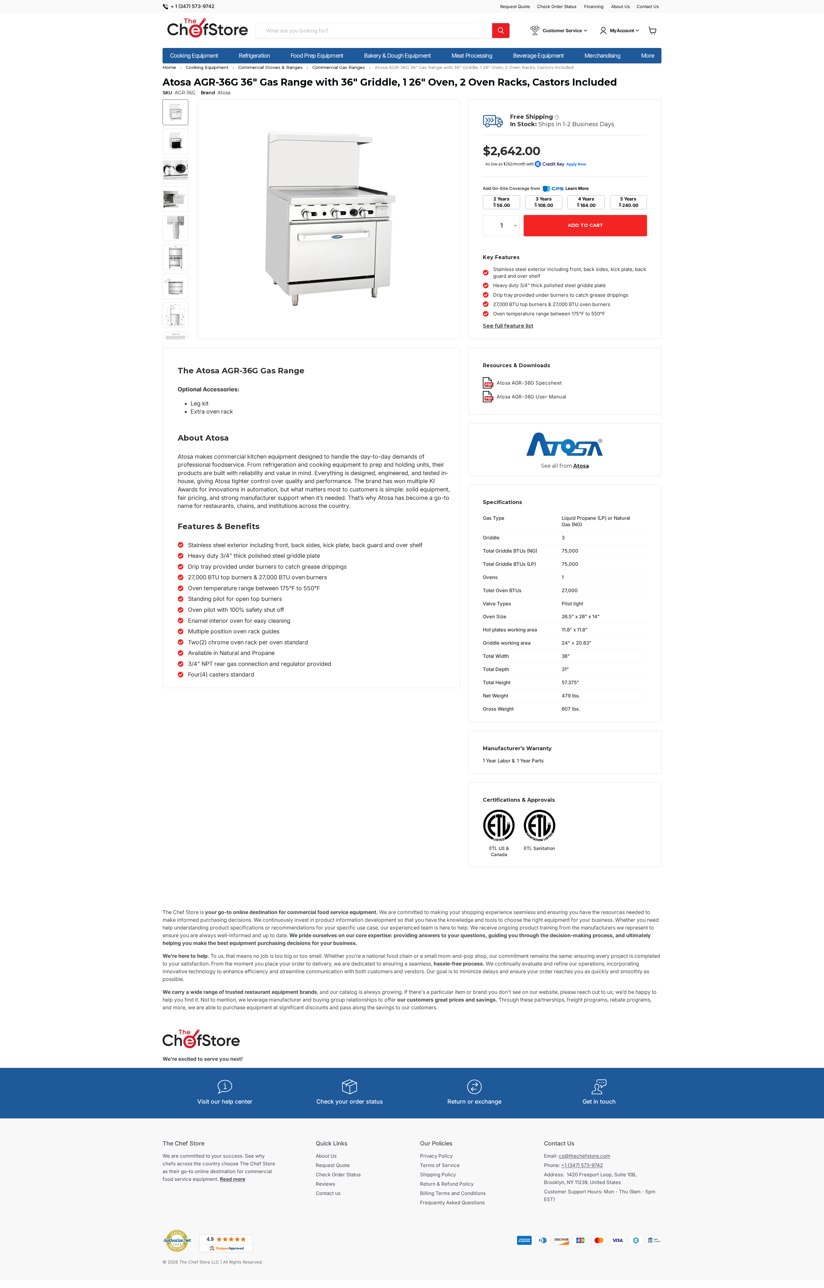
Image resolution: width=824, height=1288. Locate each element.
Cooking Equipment (194, 55)
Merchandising (602, 55)
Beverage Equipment (538, 55)
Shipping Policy (438, 1174)
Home (169, 67)
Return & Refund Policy (446, 1184)
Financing (594, 6)
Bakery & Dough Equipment (397, 55)
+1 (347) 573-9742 (582, 1165)
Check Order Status (556, 6)
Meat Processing (472, 55)
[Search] (501, 30)
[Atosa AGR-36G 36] (175, 112)
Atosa (581, 466)
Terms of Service (440, 1165)
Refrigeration (254, 55)
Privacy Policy (436, 1156)
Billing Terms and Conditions (453, 1193)
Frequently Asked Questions (452, 1202)
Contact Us (648, 6)
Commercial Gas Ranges (338, 67)
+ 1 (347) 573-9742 (192, 7)
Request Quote (515, 6)
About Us (620, 6)
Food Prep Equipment (317, 55)
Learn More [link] (577, 188)
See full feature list (508, 326)
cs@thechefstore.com (584, 1156)
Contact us (328, 1193)
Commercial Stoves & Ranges (270, 67)
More (647, 55)
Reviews (325, 1184)
